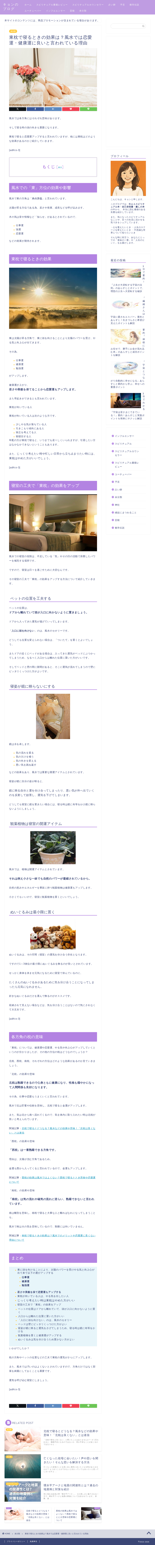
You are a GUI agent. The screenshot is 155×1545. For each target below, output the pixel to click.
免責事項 (33, 1541)
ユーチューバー (33, 10)
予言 (122, 4)
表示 (60, 167)
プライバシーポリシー (16, 1541)
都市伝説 (134, 4)
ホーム (28, 4)
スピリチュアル (123, 443)
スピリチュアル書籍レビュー (52, 4)
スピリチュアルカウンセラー (88, 4)
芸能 (72, 10)
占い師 (112, 4)
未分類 (83, 10)
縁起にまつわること (126, 512)
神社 (117, 505)
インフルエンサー (55, 10)
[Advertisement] (128, 92)
